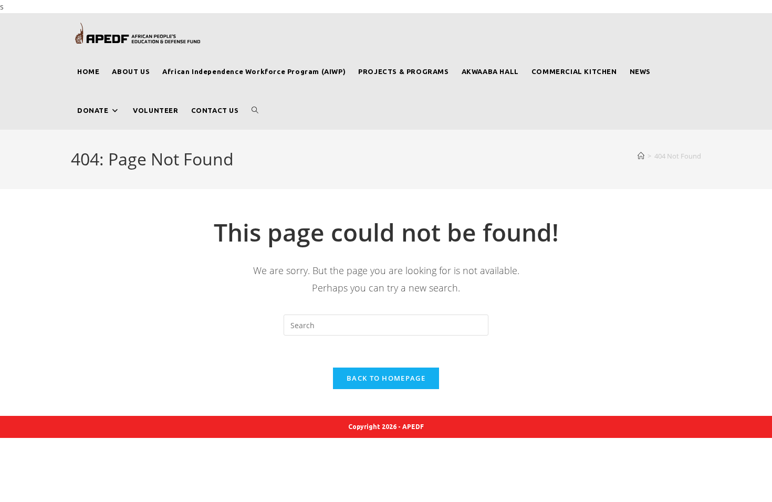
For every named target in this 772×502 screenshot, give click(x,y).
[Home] (641, 156)
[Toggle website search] (255, 110)
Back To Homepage (386, 378)
